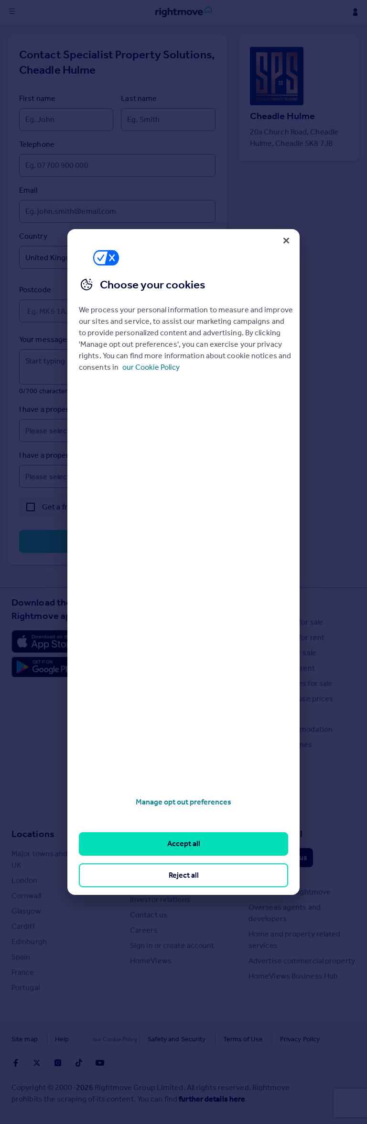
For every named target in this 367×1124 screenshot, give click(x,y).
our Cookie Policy (151, 367)
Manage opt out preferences (183, 801)
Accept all (183, 843)
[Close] (286, 240)
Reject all (184, 875)
